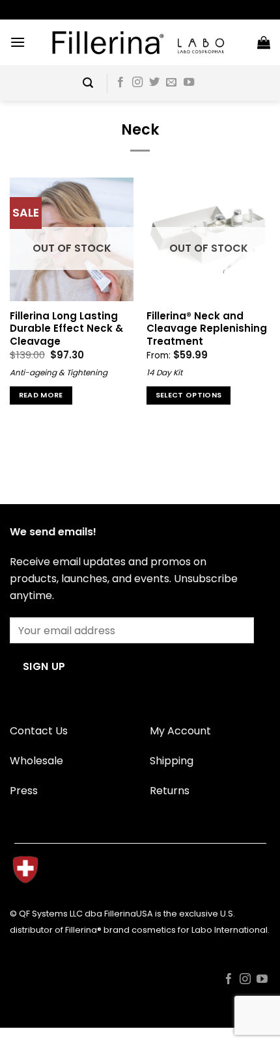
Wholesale (36, 760)
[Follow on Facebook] (120, 82)
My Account (180, 730)
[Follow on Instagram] (137, 82)
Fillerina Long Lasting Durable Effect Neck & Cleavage (66, 328)
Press (24, 790)
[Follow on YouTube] (189, 82)
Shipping (171, 760)
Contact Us (39, 730)
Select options (189, 395)
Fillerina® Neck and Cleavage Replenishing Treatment (207, 328)
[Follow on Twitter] (154, 82)
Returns (169, 790)
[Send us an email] (171, 82)
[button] (17, 42)
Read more (41, 395)
